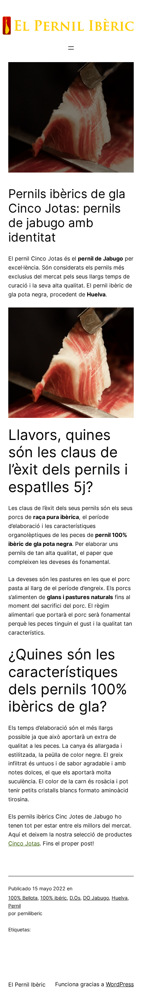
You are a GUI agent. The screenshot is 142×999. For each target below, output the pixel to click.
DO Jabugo (96, 898)
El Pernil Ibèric (26, 984)
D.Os (75, 898)
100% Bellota (23, 898)
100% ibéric (53, 898)
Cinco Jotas (24, 843)
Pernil (14, 906)
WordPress (120, 984)
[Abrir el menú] (71, 48)
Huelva (120, 898)
